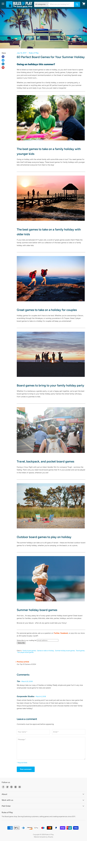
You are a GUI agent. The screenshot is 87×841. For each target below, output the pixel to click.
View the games (23, 169)
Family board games (29, 650)
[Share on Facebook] (3, 56)
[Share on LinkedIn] (3, 64)
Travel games (80, 650)
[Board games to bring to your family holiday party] (51, 378)
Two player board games (25, 652)
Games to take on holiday (45, 650)
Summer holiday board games (65, 650)
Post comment (25, 769)
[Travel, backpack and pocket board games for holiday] (51, 454)
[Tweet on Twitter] (3, 60)
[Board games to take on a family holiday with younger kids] (51, 142)
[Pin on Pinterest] (3, 67)
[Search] (77, 4)
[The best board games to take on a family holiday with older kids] (51, 222)
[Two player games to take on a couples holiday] (51, 303)
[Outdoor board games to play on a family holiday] (51, 530)
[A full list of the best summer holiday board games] (51, 603)
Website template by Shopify (43, 837)
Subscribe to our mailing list (26, 640)
